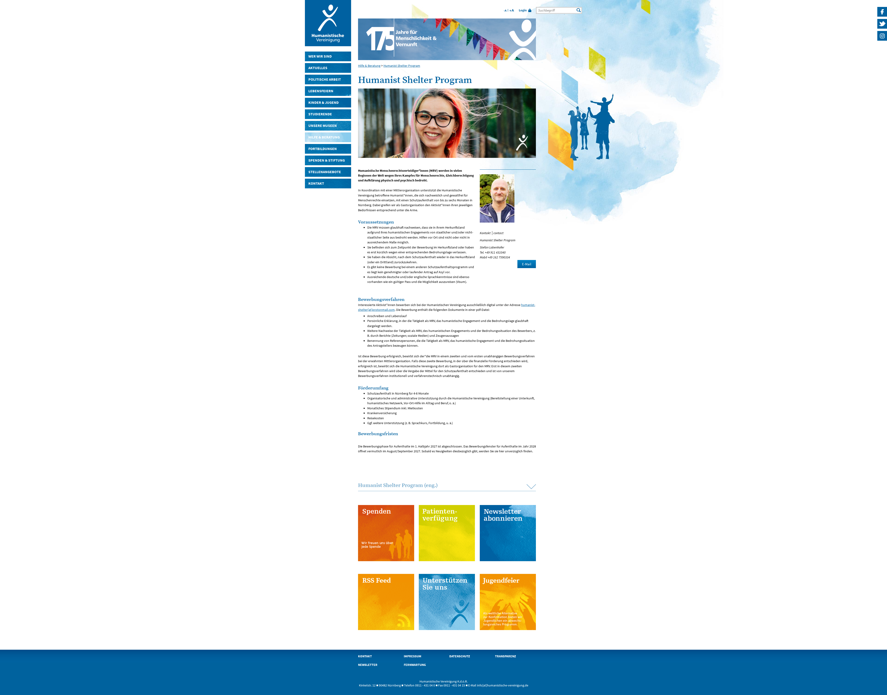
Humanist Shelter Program (401, 66)
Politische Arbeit (324, 79)
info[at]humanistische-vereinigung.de (502, 685)
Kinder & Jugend (323, 102)
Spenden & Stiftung (326, 160)
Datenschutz (459, 656)
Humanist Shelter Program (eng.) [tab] (398, 485)
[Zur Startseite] (328, 44)
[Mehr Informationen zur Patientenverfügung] (447, 533)
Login (523, 10)
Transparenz (505, 656)
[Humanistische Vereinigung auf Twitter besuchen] (882, 28)
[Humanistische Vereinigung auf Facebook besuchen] (882, 16)
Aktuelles (317, 68)
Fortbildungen (322, 149)
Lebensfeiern (320, 91)
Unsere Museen (322, 125)
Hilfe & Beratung (324, 137)
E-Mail (526, 264)
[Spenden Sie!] (386, 533)
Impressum (412, 656)
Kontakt (316, 183)
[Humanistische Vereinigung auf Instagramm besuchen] (882, 40)
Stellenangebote (324, 172)
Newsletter (367, 665)
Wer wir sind (320, 56)
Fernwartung (415, 665)
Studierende (320, 114)
